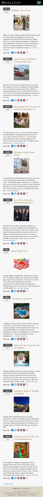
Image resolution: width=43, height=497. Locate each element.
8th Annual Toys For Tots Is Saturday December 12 (27, 107)
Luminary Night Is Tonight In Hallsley (26, 392)
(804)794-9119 (34, 493)
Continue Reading (19, 143)
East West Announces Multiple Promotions (24, 201)
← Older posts (8, 484)
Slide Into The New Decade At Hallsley (27, 346)
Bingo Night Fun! (19, 251)
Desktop (18, 488)
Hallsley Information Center (21, 491)
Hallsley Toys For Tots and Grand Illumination (26, 437)
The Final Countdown (22, 298)
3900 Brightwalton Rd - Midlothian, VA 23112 (17, 493)
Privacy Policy (32, 495)
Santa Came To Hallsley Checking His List (25, 60)
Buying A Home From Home (24, 153)
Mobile (28, 488)
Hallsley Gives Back (21, 10)
